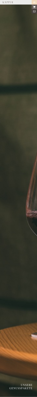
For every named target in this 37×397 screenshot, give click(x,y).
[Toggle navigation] (34, 2)
